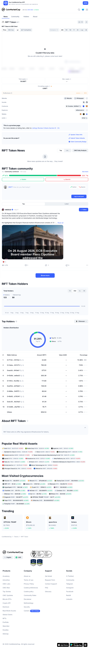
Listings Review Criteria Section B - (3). (46, 141)
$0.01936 (70, 493)
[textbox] (38, 202)
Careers (27, 623)
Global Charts (7, 627)
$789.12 (41, 500)
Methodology (28, 616)
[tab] (18, 29)
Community (70, 593)
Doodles (6, 643)
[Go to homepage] (11, 9)
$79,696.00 (41, 493)
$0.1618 (61, 506)
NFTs (4, 631)
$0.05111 (14, 493)
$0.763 (38, 506)
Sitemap (6, 647)
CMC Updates (8, 608)
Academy (6, 589)
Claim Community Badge (78, 154)
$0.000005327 (46, 513)
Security (27, 620)
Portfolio (6, 635)
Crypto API (7, 616)
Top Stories (7, 604)
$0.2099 (67, 503)
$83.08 (16, 500)
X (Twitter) (70, 589)
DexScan (6, 620)
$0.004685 (16, 516)
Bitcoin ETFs (7, 612)
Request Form (50, 593)
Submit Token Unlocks (78, 151)
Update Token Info (76, 147)
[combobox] (54, 30)
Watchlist (6, 639)
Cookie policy (28, 604)
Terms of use (28, 593)
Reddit (68, 608)
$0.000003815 (16, 513)
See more (85, 184)
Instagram (70, 600)
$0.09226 (64, 500)
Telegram (69, 597)
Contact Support (51, 597)
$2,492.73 (61, 497)
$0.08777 (16, 510)
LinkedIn (69, 612)
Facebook (69, 604)
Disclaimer (27, 612)
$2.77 (46, 510)
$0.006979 (40, 503)
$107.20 (35, 497)
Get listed (48, 589)
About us (27, 589)
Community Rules (30, 608)
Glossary (48, 604)
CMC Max (6, 600)
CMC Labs (6, 597)
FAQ (46, 600)
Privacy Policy (29, 597)
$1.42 (12, 497)
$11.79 (14, 503)
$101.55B (30, 10)
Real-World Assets (9, 623)
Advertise (6, 593)
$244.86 (15, 506)
